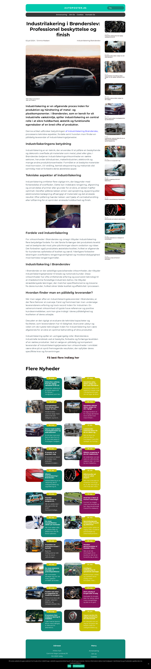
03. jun (90, 611)
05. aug (51, 611)
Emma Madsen (43, 41)
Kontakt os (90, 15)
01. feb (90, 425)
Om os (72, 15)
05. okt (90, 449)
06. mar (51, 425)
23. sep (51, 494)
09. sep (51, 517)
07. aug (90, 378)
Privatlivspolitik (79, 666)
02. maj (90, 402)
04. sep (90, 564)
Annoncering (61, 15)
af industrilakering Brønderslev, (81, 131)
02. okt (51, 470)
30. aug (51, 588)
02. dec (51, 449)
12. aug (51, 378)
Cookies (80, 15)
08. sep (51, 541)
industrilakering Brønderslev (88, 41)
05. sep (51, 564)
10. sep (90, 494)
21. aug (89, 588)
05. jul (51, 402)
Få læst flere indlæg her (63, 357)
